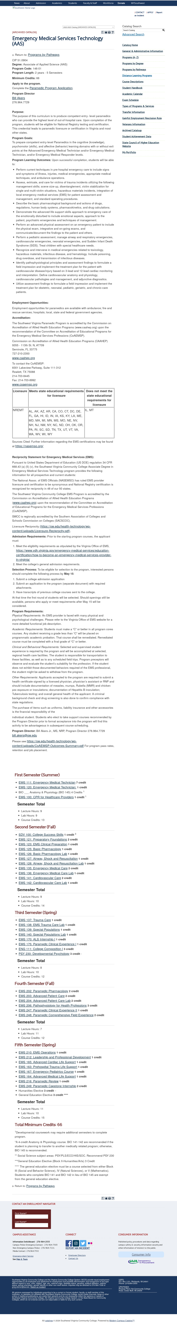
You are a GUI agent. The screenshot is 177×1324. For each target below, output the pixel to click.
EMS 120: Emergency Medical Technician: (47, 787)
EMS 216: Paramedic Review (39, 1081)
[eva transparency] (141, 1262)
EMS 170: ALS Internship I (37, 939)
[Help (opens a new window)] (112, 32)
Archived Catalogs (132, 130)
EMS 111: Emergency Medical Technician (47, 782)
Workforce (108, 3)
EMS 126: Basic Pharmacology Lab (43, 853)
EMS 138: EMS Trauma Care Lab (42, 924)
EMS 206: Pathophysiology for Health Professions (53, 1005)
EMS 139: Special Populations (39, 929)
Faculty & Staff (90, 3)
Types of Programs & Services (138, 106)
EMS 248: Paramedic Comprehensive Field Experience (56, 1015)
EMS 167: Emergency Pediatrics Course (46, 1071)
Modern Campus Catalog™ (121, 1320)
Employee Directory (77, 1255)
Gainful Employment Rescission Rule (142, 118)
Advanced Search (133, 34)
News (17, 3)
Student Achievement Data (136, 136)
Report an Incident (38, 1287)
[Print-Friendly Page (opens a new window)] (109, 32)
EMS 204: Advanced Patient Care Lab (45, 1000)
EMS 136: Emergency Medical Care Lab (46, 873)
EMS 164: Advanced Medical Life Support (47, 1076)
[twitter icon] (83, 1245)
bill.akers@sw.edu (24, 735)
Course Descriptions (132, 81)
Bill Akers (18, 98)
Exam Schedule (130, 100)
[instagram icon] (76, 1245)
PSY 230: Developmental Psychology (44, 953)
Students (72, 3)
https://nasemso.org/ (29, 446)
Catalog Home (130, 45)
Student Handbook (132, 87)
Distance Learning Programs (137, 75)
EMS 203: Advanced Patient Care (42, 995)
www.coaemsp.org (24, 384)
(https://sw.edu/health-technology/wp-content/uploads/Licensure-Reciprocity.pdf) (51, 528)
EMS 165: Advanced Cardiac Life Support (47, 1062)
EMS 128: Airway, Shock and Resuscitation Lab (51, 863)
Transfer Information (133, 112)
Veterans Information (133, 124)
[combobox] (88, 27)
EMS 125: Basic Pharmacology (40, 849)
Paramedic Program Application (51, 88)
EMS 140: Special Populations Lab (42, 934)
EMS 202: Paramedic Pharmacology (43, 991)
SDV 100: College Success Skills (41, 834)
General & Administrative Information (142, 51)
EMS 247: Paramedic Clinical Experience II (48, 1010)
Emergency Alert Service (23, 1256)
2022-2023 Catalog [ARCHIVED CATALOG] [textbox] (79, 27)
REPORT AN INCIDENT (78, 1248)
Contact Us (73, 1258)
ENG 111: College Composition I (41, 948)
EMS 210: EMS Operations (37, 1052)
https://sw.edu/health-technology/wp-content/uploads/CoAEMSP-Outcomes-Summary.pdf (48, 743)
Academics (57, 3)
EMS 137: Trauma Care (35, 920)
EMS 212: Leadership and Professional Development (55, 1057)
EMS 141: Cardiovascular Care (40, 878)
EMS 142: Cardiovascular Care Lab (43, 882)
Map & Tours (22, 1259)
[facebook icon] (69, 1245)
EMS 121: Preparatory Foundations (43, 839)
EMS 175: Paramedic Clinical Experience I (47, 944)
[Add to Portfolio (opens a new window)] (106, 32)
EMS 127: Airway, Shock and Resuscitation (48, 858)
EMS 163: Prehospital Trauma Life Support (48, 1066)
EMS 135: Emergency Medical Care (43, 868)
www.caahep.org (23, 358)
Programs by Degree (132, 63)
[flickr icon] (90, 1245)
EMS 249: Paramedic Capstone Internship (47, 1086)
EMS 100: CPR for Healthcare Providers (46, 797)
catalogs (49, 1320)
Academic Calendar (132, 93)
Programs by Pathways (43, 54)
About (27, 3)
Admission (41, 3)
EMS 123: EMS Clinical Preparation (43, 844)
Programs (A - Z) (130, 57)
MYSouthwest (138, 3)
